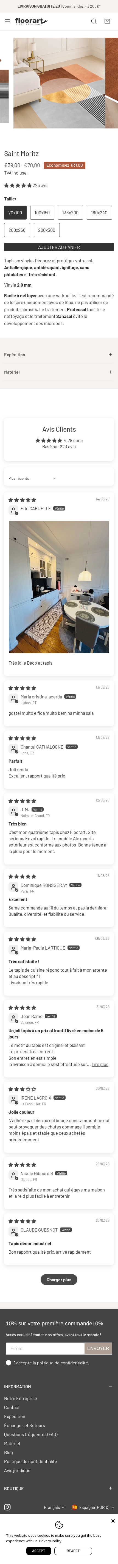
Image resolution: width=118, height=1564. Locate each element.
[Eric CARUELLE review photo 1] (59, 587)
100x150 (42, 212)
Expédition (14, 1416)
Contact (12, 1407)
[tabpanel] (59, 354)
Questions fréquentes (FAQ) (30, 1434)
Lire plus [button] (100, 1064)
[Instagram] (7, 1507)
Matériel (12, 1443)
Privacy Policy (50, 1540)
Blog (8, 1452)
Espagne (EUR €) (94, 1507)
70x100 (15, 212)
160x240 (99, 212)
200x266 (17, 230)
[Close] (113, 1520)
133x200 (70, 212)
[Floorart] (31, 21)
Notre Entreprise (20, 1398)
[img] (22, 499)
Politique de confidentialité (30, 1461)
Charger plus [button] (59, 1279)
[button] (107, 21)
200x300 (46, 230)
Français (52, 1507)
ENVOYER (98, 1348)
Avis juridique (17, 1470)
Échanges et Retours (24, 1425)
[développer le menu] (7, 21)
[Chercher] (93, 21)
